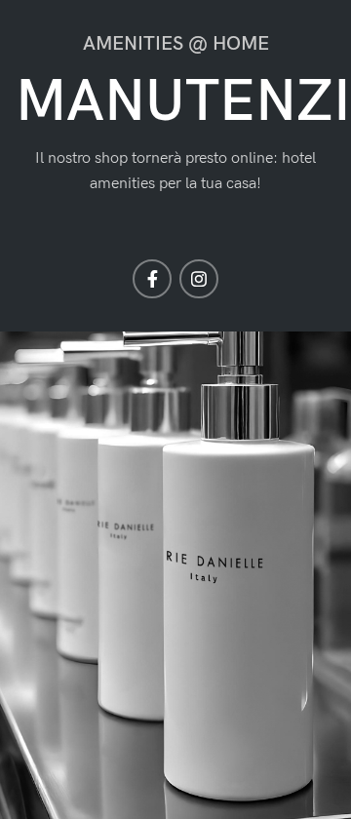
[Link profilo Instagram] (198, 278)
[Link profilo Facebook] (152, 278)
